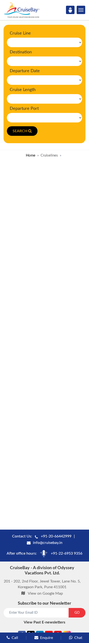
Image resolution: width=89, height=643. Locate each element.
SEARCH (20, 131)
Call (15, 638)
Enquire (46, 638)
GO (77, 612)
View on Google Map (45, 593)
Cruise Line (20, 33)
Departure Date (25, 71)
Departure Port (24, 108)
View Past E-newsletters (44, 622)
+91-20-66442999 (56, 536)
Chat (78, 638)
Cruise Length (23, 90)
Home (30, 155)
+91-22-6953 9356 (66, 553)
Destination (21, 52)
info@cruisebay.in (47, 543)
